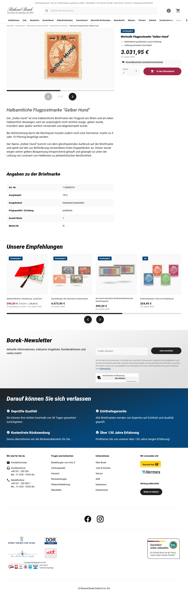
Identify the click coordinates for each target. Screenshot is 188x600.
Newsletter (90, 3)
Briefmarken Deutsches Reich (37, 26)
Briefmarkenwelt (42, 3)
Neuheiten (34, 20)
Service (54, 3)
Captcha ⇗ (132, 381)
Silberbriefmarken (65, 20)
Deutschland (48, 20)
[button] (46, 10)
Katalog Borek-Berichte (143, 3)
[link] (20, 11)
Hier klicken (120, 378)
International (82, 20)
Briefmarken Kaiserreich (59, 26)
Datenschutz (105, 368)
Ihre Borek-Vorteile (105, 3)
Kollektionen (13, 20)
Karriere (128, 3)
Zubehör (152, 20)
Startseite (10, 26)
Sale (25, 20)
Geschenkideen (166, 20)
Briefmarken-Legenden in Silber (71, 3)
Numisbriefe (119, 20)
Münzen (131, 20)
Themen (142, 20)
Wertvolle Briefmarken (101, 20)
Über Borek (118, 3)
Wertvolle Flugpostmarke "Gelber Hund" (84, 26)
